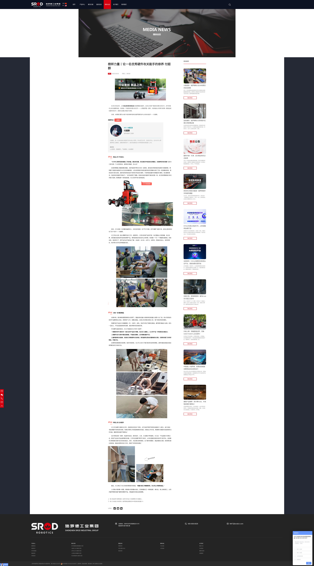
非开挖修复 (33, 550)
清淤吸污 (33, 548)
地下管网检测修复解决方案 (77, 546)
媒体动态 (107, 4)
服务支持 (99, 4)
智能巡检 (33, 553)
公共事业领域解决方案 (76, 553)
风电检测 (33, 555)
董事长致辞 (201, 550)
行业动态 (162, 546)
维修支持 (120, 546)
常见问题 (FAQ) (121, 548)
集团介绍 (201, 546)
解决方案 (90, 4)
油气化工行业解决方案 (76, 550)
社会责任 (201, 548)
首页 (74, 4)
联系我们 (124, 4)
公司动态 (162, 548)
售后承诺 (120, 550)
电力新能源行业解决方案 (76, 555)
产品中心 (82, 4)
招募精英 (201, 553)
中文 (63, 3)
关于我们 (115, 4)
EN (63, 5)
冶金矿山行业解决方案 (76, 548)
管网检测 (33, 546)
